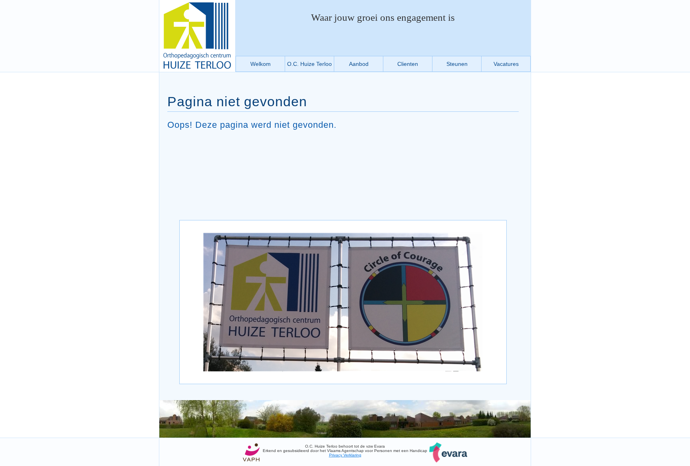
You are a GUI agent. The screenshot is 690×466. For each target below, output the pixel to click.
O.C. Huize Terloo (309, 64)
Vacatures (506, 64)
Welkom (260, 64)
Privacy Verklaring (345, 455)
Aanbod (359, 64)
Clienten (407, 64)
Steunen (457, 64)
